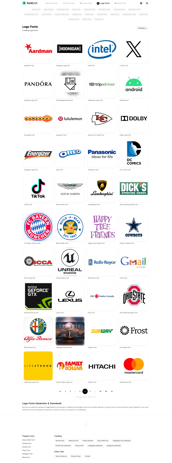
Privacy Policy (76, 456)
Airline (36, 9)
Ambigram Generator (114, 446)
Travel (99, 19)
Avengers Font (27, 454)
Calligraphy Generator (95, 446)
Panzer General (88, 441)
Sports (87, 19)
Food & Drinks (62, 14)
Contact (87, 456)
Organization (129, 14)
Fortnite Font (26, 443)
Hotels (89, 14)
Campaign (89, 9)
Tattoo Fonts (79, 446)
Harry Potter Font (28, 440)
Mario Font (26, 450)
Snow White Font (102, 441)
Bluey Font (26, 457)
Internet (102, 14)
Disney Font (26, 447)
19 (100, 391)
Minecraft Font (73, 441)
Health (77, 14)
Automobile (62, 9)
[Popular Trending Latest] (142, 28)
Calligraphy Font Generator (122, 441)
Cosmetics (104, 9)
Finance (46, 14)
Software (74, 19)
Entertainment (31, 14)
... (75, 391)
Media (115, 14)
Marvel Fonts (60, 441)
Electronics (134, 9)
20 (106, 391)
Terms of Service (61, 456)
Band (76, 9)
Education (119, 9)
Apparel (48, 9)
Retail (143, 14)
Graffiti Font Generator (63, 446)
